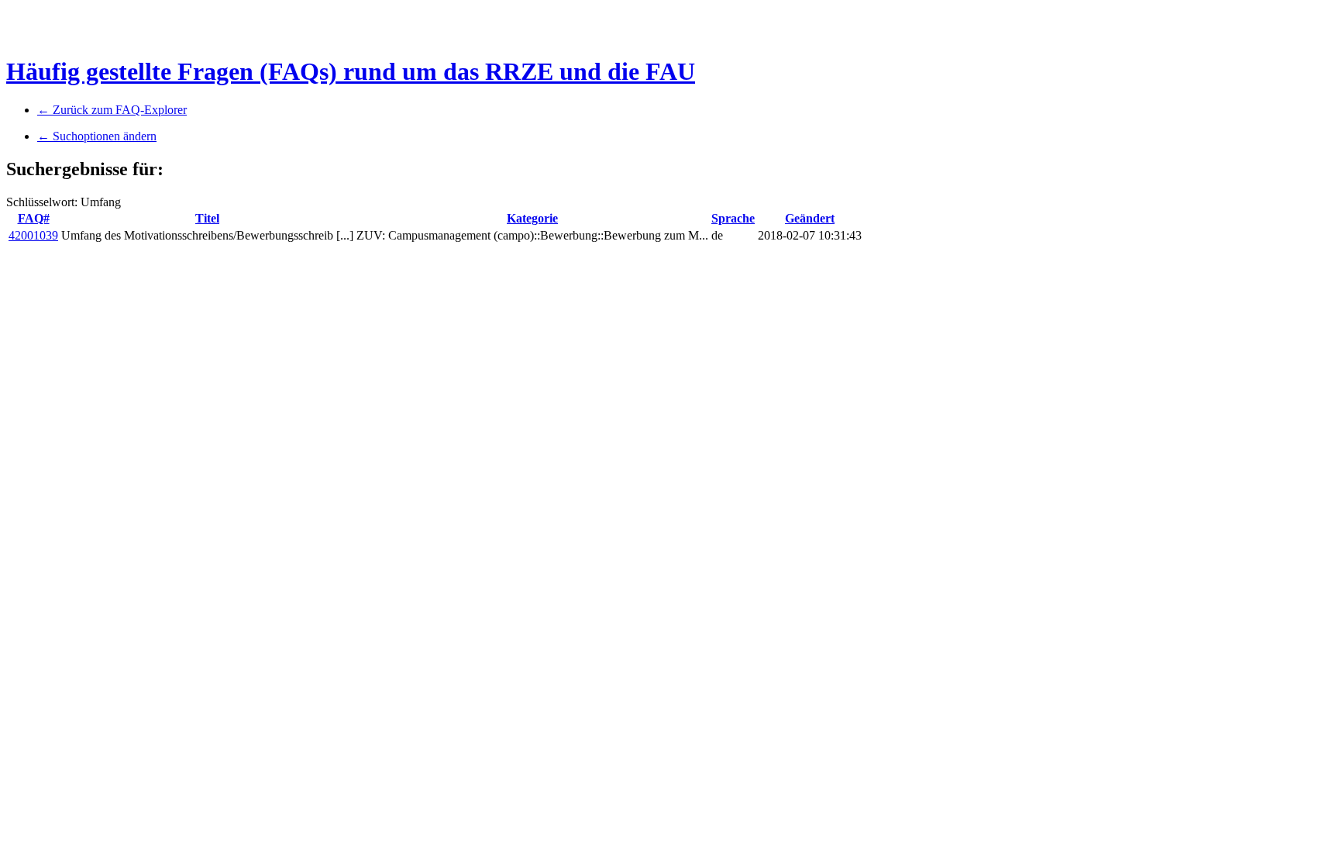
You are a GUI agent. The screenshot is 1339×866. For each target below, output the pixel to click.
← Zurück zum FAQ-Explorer (112, 109)
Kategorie (532, 218)
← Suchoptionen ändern (97, 136)
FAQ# (34, 218)
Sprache (733, 218)
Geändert (810, 218)
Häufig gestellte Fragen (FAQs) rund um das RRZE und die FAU (350, 71)
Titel (207, 218)
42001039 (33, 235)
